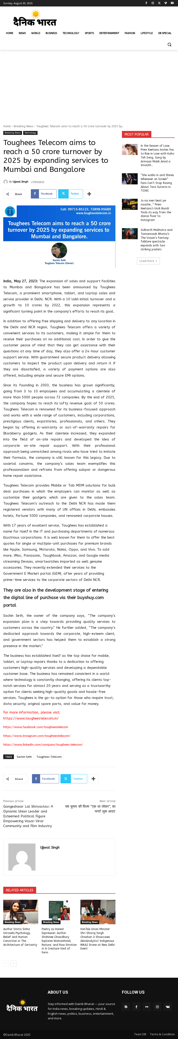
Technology (30, 132)
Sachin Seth (24, 756)
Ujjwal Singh (20, 181)
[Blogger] (126, 1007)
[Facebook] (146, 3)
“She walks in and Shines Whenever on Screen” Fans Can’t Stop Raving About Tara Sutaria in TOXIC (157, 183)
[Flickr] (147, 1007)
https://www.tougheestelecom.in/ (31, 718)
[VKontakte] (168, 1007)
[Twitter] (159, 3)
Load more (147, 261)
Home (7, 126)
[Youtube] (172, 3)
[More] (89, 193)
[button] (169, 44)
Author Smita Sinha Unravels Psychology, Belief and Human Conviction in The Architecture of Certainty (20, 936)
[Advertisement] (89, 84)
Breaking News (23, 126)
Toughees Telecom (49, 756)
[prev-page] (6, 964)
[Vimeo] (165, 3)
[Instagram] (153, 3)
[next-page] (13, 964)
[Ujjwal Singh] (6, 182)
